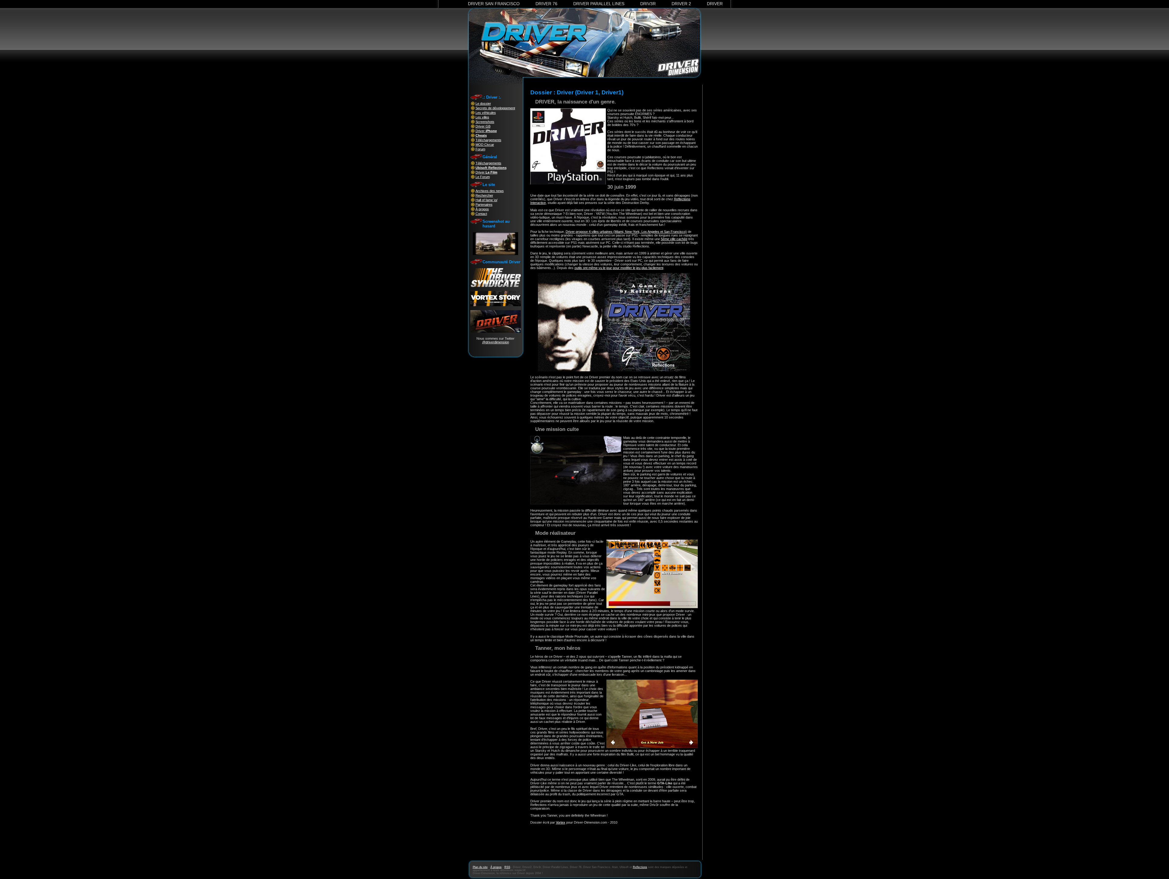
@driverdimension (495, 342)
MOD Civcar (485, 144)
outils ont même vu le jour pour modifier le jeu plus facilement (618, 268)
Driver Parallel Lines (598, 3)
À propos (482, 209)
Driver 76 (546, 3)
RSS (507, 867)
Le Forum (483, 177)
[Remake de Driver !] (495, 286)
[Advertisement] (614, 845)
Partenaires (484, 204)
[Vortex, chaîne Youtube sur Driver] (495, 305)
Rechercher (484, 195)
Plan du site (480, 867)
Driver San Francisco (494, 3)
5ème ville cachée (674, 239)
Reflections (640, 867)
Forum (480, 149)
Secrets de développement (495, 108)
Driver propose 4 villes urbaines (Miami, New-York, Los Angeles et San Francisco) (626, 231)
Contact (481, 213)
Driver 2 (681, 3)
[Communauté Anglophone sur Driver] (495, 331)
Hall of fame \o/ (486, 200)
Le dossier (483, 103)
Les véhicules (486, 112)
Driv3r (648, 3)
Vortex (560, 822)
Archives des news (490, 191)
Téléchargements (488, 140)
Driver (715, 3)
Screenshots (485, 122)
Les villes (482, 117)
